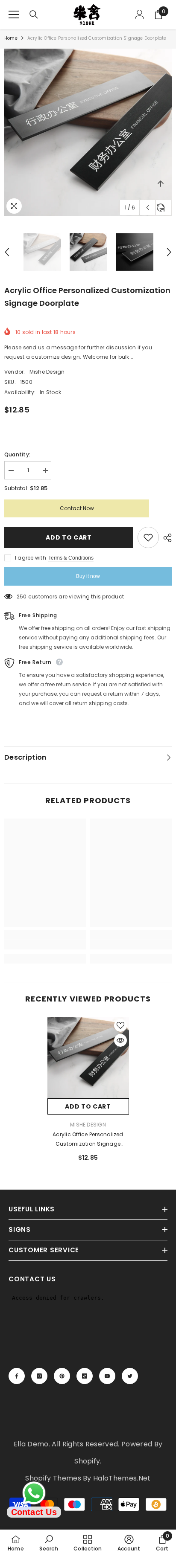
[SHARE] (165, 538)
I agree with (30, 557)
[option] (88, 132)
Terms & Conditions (71, 558)
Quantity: (17, 454)
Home (11, 38)
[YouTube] (107, 1376)
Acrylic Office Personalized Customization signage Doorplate (88, 1140)
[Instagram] (39, 1376)
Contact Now (77, 508)
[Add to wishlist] (148, 537)
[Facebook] (17, 1376)
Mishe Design (47, 371)
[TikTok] (84, 1376)
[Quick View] (120, 1040)
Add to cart (69, 537)
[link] (45, 944)
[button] (147, 207)
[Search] (34, 14)
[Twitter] (130, 1376)
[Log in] (139, 14)
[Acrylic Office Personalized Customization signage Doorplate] (88, 1057)
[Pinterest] (62, 1376)
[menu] (14, 14)
